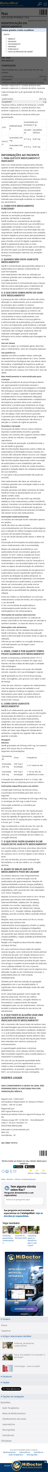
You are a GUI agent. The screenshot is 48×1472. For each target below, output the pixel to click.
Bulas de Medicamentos (14, 1413)
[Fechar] (45, 1462)
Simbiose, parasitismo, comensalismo (8, 1239)
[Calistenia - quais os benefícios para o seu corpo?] (34, 1233)
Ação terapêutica (16, 1454)
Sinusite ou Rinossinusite (21, 1236)
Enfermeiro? (13, 49)
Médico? (11, 39)
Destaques (6, 1440)
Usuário (6, 1319)
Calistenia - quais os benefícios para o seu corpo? (32, 1240)
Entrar (4, 1325)
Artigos (37, 1173)
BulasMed (5, 1402)
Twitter (6, 1382)
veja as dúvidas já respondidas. (23, 1215)
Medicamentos (9, 1452)
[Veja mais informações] (29, 1466)
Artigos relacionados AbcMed (17, 1336)
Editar (3, 1179)
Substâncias (8, 1435)
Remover (10, 1179)
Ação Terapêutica (10, 1408)
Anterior (31, 1173)
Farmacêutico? (14, 44)
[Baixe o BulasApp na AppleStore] (30, 1167)
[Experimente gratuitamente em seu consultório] (24, 1284)
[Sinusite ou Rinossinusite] (21, 1233)
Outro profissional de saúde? (20, 51)
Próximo (43, 1173)
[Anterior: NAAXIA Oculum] (31, 1170)
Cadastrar (6, 1330)
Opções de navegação (13, 1396)
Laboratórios (8, 1424)
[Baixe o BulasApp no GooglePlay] (18, 1167)
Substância (38, 1452)
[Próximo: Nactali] (43, 1170)
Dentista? (12, 46)
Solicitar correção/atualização (25, 1179)
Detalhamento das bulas (14, 1418)
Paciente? (12, 41)
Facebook (7, 1376)
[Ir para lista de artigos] (37, 1170)
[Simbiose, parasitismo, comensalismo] (9, 1233)
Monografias (8, 1429)
